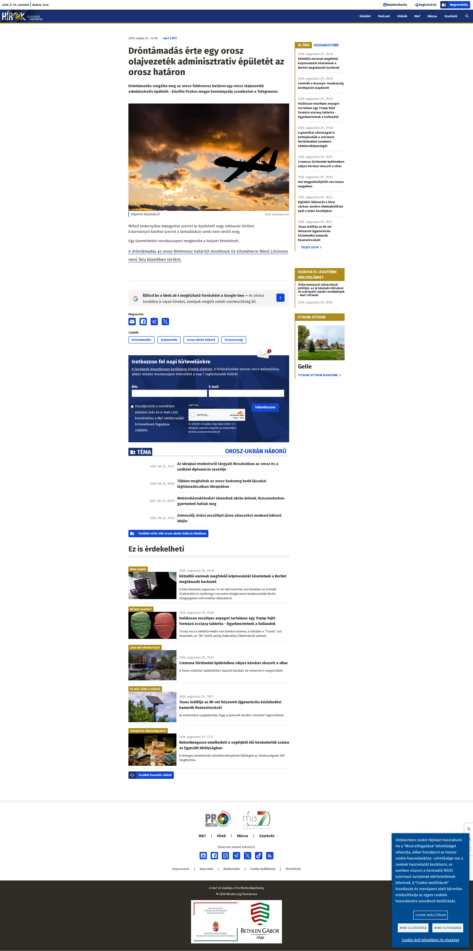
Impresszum (180, 869)
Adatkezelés (231, 869)
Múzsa (242, 836)
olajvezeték (169, 340)
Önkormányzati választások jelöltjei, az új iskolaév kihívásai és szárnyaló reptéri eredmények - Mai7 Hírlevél (321, 290)
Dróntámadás (141, 340)
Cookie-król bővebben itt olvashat (430, 940)
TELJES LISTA (310, 247)
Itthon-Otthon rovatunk (318, 375)
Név (134, 387)
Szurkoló (266, 836)
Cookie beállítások (262, 869)
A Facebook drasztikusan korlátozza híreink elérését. (172, 369)
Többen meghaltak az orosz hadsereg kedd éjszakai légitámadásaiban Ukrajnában (221, 484)
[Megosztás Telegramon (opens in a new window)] (154, 321)
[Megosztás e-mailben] (132, 321)
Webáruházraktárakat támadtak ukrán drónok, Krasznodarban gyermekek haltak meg (230, 501)
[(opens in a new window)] (203, 855)
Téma (144, 452)
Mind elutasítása (413, 928)
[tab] (303, 45)
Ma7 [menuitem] (417, 16)
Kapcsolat (206, 869)
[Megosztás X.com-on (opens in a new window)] (165, 321)
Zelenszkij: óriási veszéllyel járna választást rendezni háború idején (229, 518)
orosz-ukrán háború (201, 340)
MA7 (202, 836)
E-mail (213, 387)
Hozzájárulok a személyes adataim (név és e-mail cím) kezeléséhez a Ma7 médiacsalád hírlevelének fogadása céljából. (159, 418)
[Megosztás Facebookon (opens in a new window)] (143, 321)
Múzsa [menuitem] (432, 16)
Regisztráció (428, 4)
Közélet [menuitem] (365, 16)
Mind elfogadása (447, 928)
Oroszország (234, 340)
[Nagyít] (469, 830)
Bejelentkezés (397, 4)
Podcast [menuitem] (384, 16)
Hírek (221, 836)
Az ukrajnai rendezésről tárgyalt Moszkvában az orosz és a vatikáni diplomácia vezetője (227, 467)
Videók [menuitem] (402, 16)
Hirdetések (293, 869)
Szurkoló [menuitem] (450, 16)
